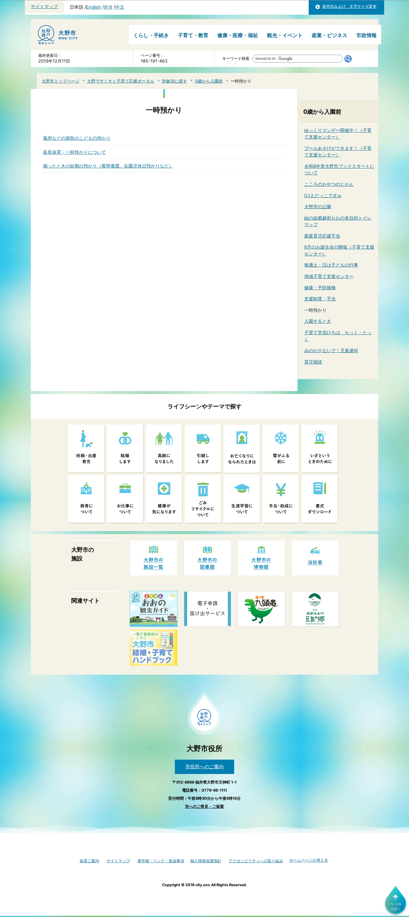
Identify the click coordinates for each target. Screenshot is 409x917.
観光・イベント (285, 35)
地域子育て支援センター (329, 276)
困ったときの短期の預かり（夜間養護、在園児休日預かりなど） (108, 166)
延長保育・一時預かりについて (74, 152)
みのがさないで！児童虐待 (331, 350)
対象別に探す (174, 80)
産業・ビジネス (329, 35)
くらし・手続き (151, 35)
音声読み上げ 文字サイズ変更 (349, 6)
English (93, 7)
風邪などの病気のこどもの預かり (76, 138)
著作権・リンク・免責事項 (160, 861)
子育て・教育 (193, 35)
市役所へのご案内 (204, 767)
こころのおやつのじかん (329, 184)
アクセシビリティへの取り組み (256, 861)
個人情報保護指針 (205, 861)
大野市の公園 (317, 206)
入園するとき (317, 321)
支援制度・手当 (320, 299)
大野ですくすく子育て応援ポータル (120, 80)
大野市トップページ (60, 80)
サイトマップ (44, 6)
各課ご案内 (89, 861)
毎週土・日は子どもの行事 (331, 265)
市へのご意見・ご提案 (204, 806)
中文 (119, 7)
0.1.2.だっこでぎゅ (323, 195)
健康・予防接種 (320, 288)
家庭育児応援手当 (322, 236)
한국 (108, 7)
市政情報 (366, 35)
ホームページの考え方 (308, 860)
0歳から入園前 (209, 80)
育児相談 (313, 362)
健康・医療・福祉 (237, 35)
